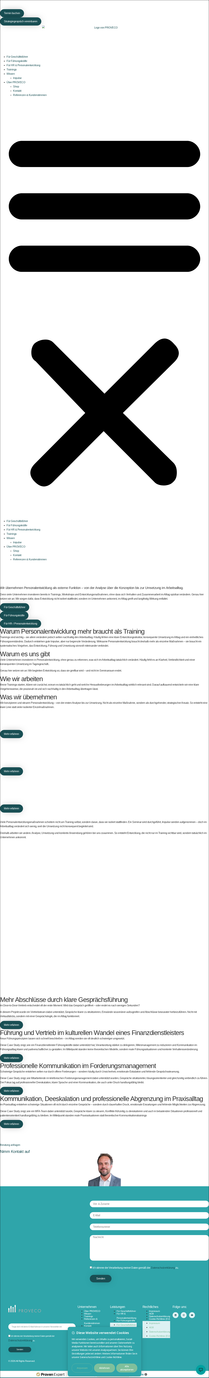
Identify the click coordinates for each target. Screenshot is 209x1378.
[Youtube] (192, 1315)
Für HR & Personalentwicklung (23, 65)
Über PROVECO (16, 82)
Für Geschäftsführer (17, 56)
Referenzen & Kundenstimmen (30, 95)
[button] (104, 308)
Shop (16, 86)
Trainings (12, 69)
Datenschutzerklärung (163, 1267)
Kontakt (17, 90)
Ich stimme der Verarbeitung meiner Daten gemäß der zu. (136, 1267)
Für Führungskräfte (17, 61)
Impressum (154, 1311)
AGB (151, 1313)
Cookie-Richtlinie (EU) (159, 1319)
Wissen (11, 73)
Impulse (17, 78)
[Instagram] (184, 1315)
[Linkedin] (175, 1315)
